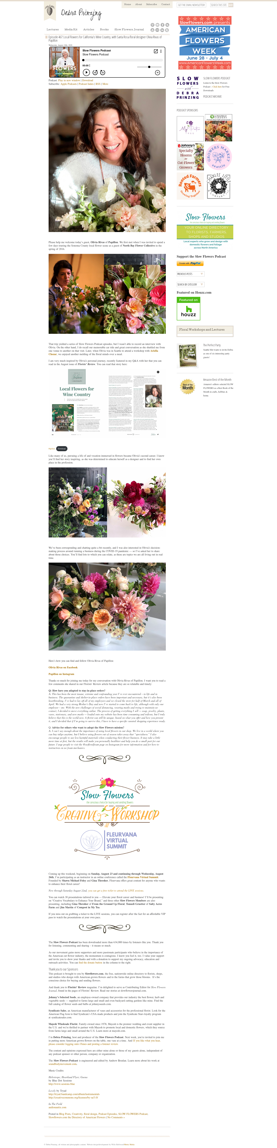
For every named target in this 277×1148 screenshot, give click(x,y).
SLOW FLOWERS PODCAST (216, 78)
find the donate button (90, 962)
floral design (90, 1114)
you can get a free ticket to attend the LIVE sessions (115, 890)
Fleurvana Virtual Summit (143, 877)
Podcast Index (86, 84)
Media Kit (71, 30)
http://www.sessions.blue (62, 1084)
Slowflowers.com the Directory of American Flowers (77, 1117)
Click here (217, 86)
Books (104, 30)
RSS (98, 84)
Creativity (77, 1114)
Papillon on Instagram (61, 674)
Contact (165, 5)
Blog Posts (64, 1114)
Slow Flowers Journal (129, 30)
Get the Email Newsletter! (191, 5)
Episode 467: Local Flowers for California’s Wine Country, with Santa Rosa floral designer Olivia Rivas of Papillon (105, 39)
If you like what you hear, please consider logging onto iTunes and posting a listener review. (105, 1042)
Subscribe (151, 5)
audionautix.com (57, 1107)
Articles (88, 30)
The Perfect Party (211, 345)
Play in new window (69, 80)
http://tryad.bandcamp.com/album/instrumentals (74, 1094)
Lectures (53, 30)
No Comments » (116, 1117)
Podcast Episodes (108, 1114)
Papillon (52, 448)
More (105, 84)
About (138, 5)
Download (87, 80)
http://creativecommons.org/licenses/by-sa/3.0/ (73, 1097)
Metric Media (129, 1144)
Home (127, 5)
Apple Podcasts (68, 84)
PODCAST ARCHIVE (212, 96)
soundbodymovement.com (63, 1064)
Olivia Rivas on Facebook (63, 667)
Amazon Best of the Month (217, 379)
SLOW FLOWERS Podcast (133, 1114)
